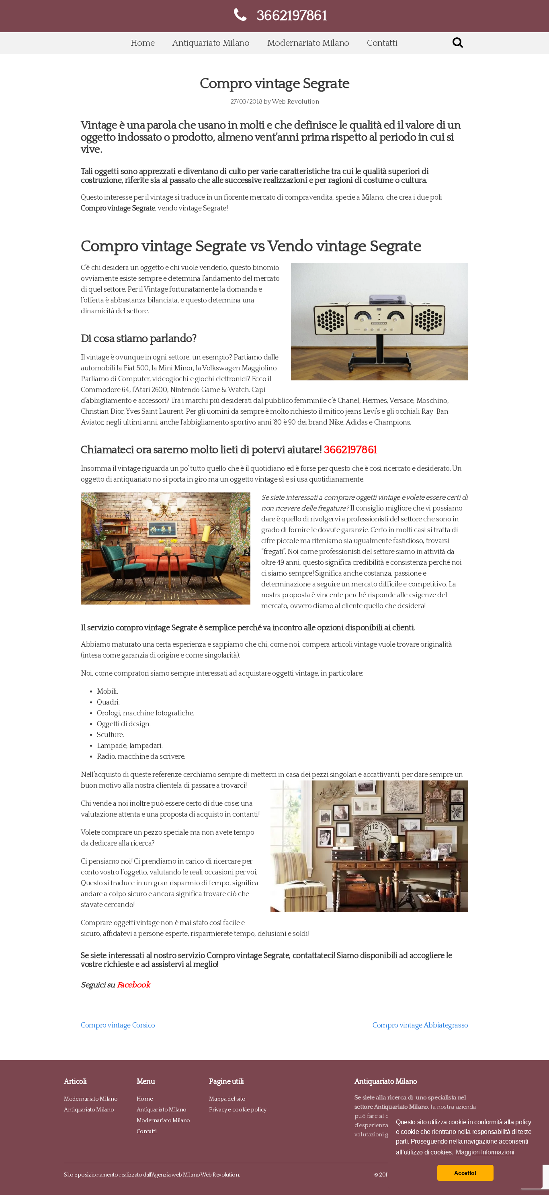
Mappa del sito (227, 1099)
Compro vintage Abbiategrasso (420, 1025)
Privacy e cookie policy (237, 1110)
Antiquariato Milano (210, 43)
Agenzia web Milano (176, 1175)
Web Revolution (295, 101)
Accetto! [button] (465, 1173)
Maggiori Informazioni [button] (485, 1152)
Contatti (382, 43)
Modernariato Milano (308, 43)
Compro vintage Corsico (118, 1025)
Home (143, 43)
